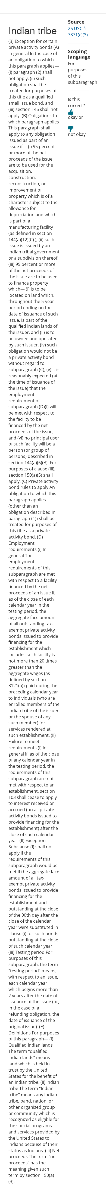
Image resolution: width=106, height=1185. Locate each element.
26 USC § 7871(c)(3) (78, 32)
